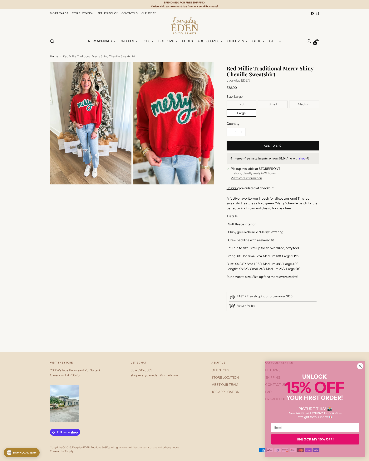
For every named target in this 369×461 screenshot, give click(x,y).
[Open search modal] (52, 41)
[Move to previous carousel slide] (307, 339)
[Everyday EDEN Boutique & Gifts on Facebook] (312, 13)
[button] (22, 452)
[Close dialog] (360, 366)
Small (273, 104)
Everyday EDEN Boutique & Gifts (91, 447)
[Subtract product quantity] (230, 132)
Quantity (233, 124)
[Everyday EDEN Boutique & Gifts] (184, 25)
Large (241, 113)
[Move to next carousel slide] (315, 339)
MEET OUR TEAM (224, 385)
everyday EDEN (238, 80)
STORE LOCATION (225, 377)
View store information (246, 178)
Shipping (233, 188)
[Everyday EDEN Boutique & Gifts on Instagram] (317, 13)
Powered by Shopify (61, 451)
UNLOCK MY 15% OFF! (315, 439)
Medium (304, 104)
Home (54, 56)
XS (241, 104)
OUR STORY (220, 370)
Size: (235, 96)
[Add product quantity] (241, 132)
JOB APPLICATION (225, 392)
